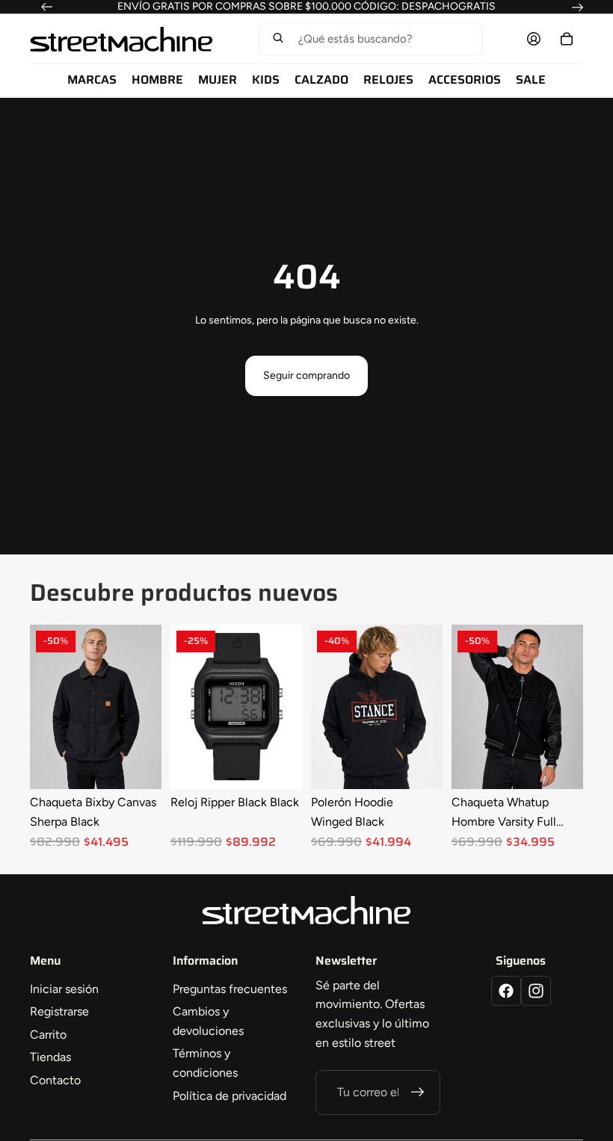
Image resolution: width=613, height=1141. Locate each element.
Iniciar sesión (64, 989)
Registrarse (59, 1011)
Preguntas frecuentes (230, 989)
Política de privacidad (229, 1096)
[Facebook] (506, 991)
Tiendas (50, 1057)
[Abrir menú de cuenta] (533, 38)
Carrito (48, 1034)
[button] (370, 38)
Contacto (55, 1080)
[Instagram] (536, 991)
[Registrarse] (418, 1092)
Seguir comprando (306, 375)
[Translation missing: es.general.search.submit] (278, 39)
